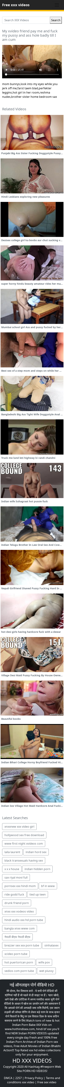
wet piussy (46, 971)
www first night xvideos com (23, 843)
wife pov (44, 962)
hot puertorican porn (18, 962)
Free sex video (46, 1082)
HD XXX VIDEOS (32, 1060)
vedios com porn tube (19, 971)
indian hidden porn (37, 869)
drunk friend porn (16, 903)
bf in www (48, 886)
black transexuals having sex (23, 860)
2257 (18, 1078)
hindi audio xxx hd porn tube (23, 920)
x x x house (11, 869)
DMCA (8, 1078)
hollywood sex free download (24, 835)
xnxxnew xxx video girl (19, 827)
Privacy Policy (34, 1078)
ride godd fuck (14, 894)
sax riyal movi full (16, 877)
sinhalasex (51, 945)
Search (55, 20)
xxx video (28, 1082)
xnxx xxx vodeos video (19, 911)
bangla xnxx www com (19, 928)
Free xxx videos (16, 4)
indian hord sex (36, 852)
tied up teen (38, 894)
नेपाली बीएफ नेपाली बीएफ (17, 937)
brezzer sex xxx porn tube (21, 945)
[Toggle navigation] (57, 4)
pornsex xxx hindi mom (20, 886)
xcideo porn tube (15, 954)
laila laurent (12, 852)
